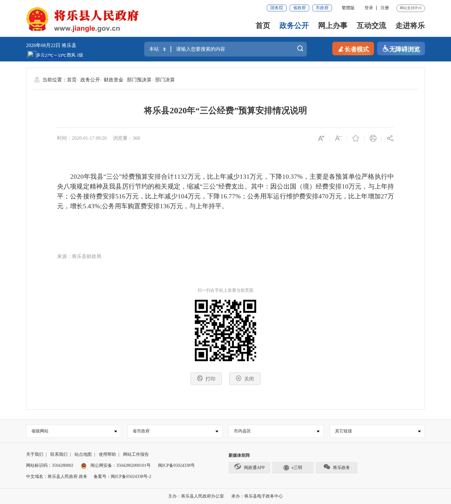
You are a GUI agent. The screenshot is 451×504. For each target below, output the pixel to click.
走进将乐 (410, 25)
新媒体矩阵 (239, 455)
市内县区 (242, 431)
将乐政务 (341, 467)
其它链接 (343, 431)
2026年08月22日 (44, 45)
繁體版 (348, 8)
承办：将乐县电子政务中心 (257, 496)
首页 (263, 25)
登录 (368, 8)
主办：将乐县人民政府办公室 (196, 496)
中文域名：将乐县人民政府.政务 (56, 476)
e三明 (297, 467)
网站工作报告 (136, 454)
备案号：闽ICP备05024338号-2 (122, 476)
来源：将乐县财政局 (79, 256)
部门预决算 (139, 79)
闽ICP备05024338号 (176, 465)
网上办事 (333, 25)
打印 (210, 378)
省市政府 (141, 431)
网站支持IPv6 (411, 8)
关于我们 (34, 454)
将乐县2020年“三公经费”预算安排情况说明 (225, 110)
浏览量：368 (126, 138)
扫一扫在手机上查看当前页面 (225, 290)
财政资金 (113, 79)
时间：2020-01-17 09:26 (82, 138)
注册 (384, 8)
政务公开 (294, 25)
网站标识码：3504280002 (49, 465)
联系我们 (58, 454)
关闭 (249, 378)
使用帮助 (107, 454)
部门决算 (165, 79)
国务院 (276, 8)
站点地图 (83, 454)
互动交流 (371, 25)
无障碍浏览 (404, 49)
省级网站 (39, 431)
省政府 (299, 8)
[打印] (373, 139)
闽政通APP (254, 467)
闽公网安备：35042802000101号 (121, 465)
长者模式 (357, 49)
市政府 (322, 8)
